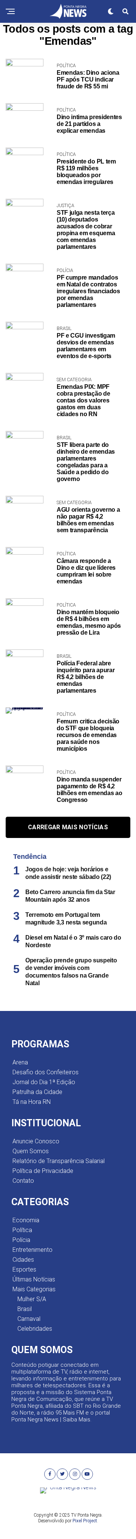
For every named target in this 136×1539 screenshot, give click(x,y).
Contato (23, 1180)
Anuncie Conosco (35, 1141)
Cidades (23, 1259)
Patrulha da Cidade (37, 1092)
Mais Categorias (34, 1289)
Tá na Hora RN (31, 1101)
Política (22, 1230)
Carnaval (28, 1318)
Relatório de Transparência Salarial (58, 1161)
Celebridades (34, 1328)
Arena (20, 1062)
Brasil (24, 1309)
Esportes (24, 1269)
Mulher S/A (31, 1299)
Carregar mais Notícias (68, 827)
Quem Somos (30, 1151)
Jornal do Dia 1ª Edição (43, 1082)
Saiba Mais (76, 1419)
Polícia (21, 1239)
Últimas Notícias (33, 1279)
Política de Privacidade (42, 1170)
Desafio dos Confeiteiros (45, 1072)
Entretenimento (32, 1249)
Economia (25, 1220)
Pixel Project (85, 1520)
